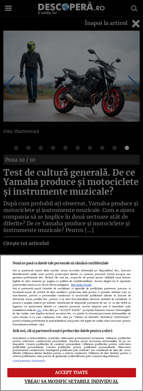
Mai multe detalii (81, 284)
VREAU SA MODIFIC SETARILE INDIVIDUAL (71, 381)
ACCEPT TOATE (71, 372)
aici (39, 310)
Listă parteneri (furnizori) (29, 360)
